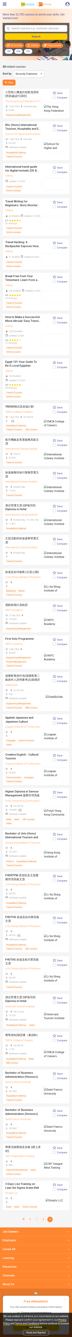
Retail (8, 819)
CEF (9, 51)
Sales (16, 819)
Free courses (54, 45)
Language (11, 740)
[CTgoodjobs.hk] (36, 1293)
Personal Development (17, 1170)
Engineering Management (18, 115)
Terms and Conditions (27, 1323)
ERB (18, 51)
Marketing (11, 591)
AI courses (16, 45)
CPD (28, 51)
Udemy (34, 45)
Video (9, 745)
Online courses (13, 191)
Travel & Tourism (14, 157)
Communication (13, 777)
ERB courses (31, 708)
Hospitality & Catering (16, 153)
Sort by (7, 73)
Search (36, 36)
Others (21, 591)
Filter (10, 82)
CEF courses (31, 429)
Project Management (16, 662)
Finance (10, 861)
